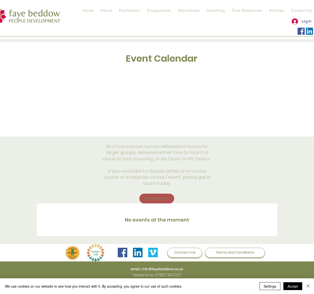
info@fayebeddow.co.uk (162, 269)
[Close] (308, 286)
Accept (293, 286)
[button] (159, 10)
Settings (270, 286)
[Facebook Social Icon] (301, 31)
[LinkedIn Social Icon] (309, 31)
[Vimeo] (153, 252)
